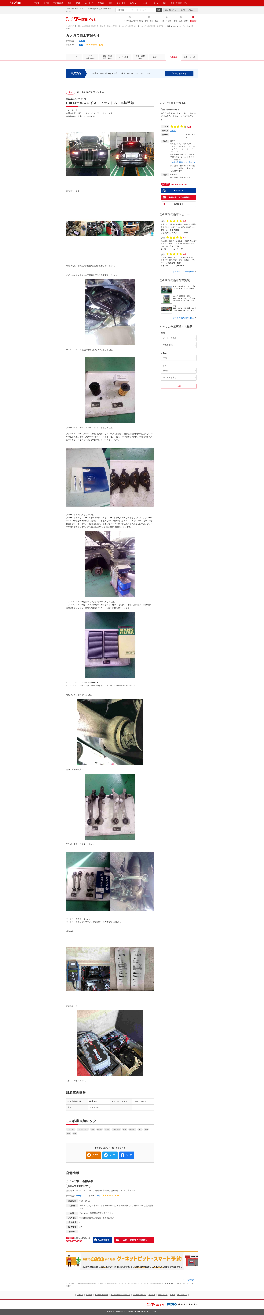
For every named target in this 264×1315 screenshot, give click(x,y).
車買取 (78, 3)
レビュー (157, 57)
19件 (81, 45)
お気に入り (171, 10)
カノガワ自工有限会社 (129, 26)
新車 (69, 3)
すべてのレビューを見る (183, 271)
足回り (107, 1129)
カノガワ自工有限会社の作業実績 (152, 26)
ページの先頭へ (189, 1280)
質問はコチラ (162, 1295)
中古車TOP (70, 26)
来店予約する (103, 1240)
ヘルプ (172, 1295)
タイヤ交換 (121, 3)
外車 (92, 1129)
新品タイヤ (134, 3)
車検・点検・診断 (181, 21)
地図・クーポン (190, 57)
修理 (68, 1133)
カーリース (89, 3)
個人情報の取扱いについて (120, 1295)
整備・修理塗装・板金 (107, 57)
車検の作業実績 (112, 26)
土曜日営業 (116, 1129)
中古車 (36, 3)
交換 (74, 1133)
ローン (156, 3)
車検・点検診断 (140, 57)
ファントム (70, 1129)
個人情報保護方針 (101, 1295)
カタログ (145, 3)
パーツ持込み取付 (130, 21)
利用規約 (89, 1295)
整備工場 (101, 3)
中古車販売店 (58, 3)
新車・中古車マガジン (179, 3)
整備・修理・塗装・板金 (148, 21)
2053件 (82, 41)
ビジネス (151, 1295)
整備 (146, 1129)
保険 (164, 3)
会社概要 (80, 1295)
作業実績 (192, 21)
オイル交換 (166, 21)
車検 (110, 3)
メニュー (191, 10)
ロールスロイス (83, 1129)
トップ (74, 57)
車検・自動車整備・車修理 (87, 26)
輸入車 (46, 3)
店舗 (183, 10)
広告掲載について (139, 1295)
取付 (139, 1129)
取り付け (132, 1129)
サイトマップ (182, 1295)
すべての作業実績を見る (183, 318)
